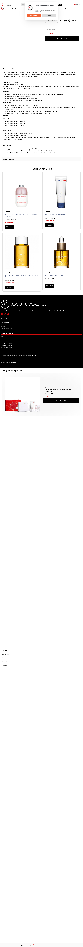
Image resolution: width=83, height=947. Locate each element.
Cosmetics (5, 658)
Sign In (22, 945)
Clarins (7, 212)
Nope (49, 15)
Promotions (5, 650)
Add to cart (62, 38)
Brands (67, 8)
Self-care (4, 661)
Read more (49, 225)
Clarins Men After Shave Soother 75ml (55, 214)
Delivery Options (8, 159)
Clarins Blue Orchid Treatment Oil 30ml (55, 275)
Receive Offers (33, 15)
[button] (41, 159)
